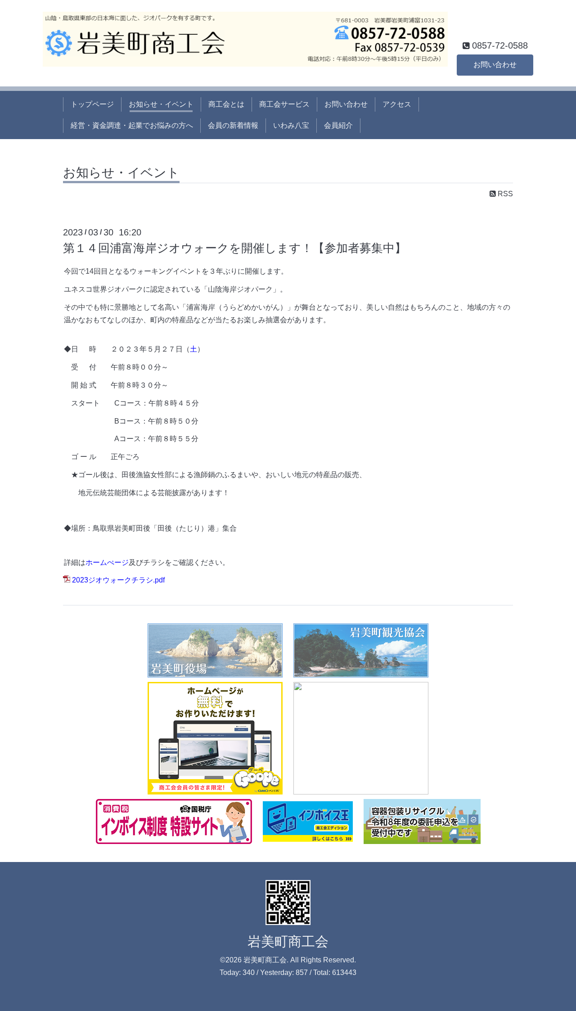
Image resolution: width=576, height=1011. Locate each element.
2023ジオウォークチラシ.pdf (118, 580)
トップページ (92, 104)
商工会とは (226, 104)
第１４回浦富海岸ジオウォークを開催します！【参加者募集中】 (234, 248)
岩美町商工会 (288, 941)
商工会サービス (284, 104)
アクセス (396, 104)
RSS (504, 194)
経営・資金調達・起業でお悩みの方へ (132, 125)
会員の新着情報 (233, 125)
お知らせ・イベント (161, 104)
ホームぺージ (107, 562)
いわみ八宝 (291, 125)
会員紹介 (338, 125)
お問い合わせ (495, 64)
